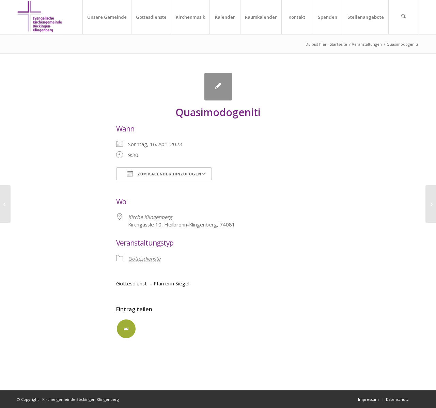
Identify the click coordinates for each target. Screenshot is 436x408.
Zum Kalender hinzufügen (168, 174)
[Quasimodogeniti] (218, 86)
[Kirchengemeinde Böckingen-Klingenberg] (39, 17)
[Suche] (403, 17)
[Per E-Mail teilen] (126, 328)
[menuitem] (106, 17)
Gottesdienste (144, 258)
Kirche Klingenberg (150, 217)
